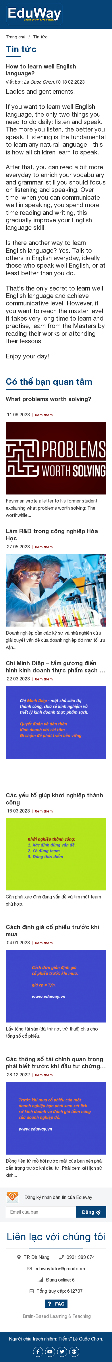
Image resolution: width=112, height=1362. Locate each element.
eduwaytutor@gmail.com (59, 1268)
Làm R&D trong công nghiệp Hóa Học (52, 534)
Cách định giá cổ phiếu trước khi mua (52, 930)
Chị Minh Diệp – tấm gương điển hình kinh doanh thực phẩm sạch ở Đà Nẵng (55, 667)
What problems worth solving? (48, 398)
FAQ (59, 1303)
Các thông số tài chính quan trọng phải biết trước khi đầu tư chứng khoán (54, 1062)
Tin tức (40, 36)
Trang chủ (15, 36)
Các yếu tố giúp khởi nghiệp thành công (54, 799)
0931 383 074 (81, 1257)
